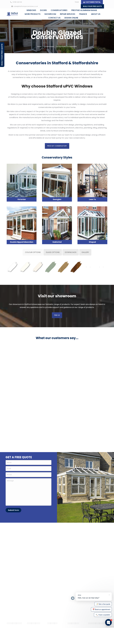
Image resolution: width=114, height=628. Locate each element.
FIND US (57, 315)
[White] (12, 267)
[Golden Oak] (76, 267)
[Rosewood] (88, 267)
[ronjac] (73, 623)
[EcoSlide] (33, 623)
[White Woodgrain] (25, 267)
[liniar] (52, 623)
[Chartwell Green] (50, 267)
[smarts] (97, 623)
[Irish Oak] (63, 267)
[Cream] (38, 267)
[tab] (33, 252)
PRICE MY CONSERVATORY (57, 146)
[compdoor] (14, 623)
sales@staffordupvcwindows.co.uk (26, 6)
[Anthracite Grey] (101, 267)
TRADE (77, 2)
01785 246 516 (17, 2)
